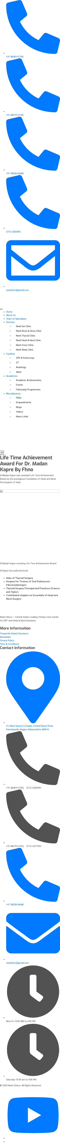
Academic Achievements (28, 380)
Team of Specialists (16, 318)
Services (10, 322)
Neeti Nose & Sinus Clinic (29, 331)
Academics (12, 376)
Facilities (10, 353)
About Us (11, 315)
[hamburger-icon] (1, 309)
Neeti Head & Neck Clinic (28, 340)
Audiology (21, 367)
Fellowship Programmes (28, 389)
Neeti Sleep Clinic (24, 349)
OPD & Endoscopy (25, 357)
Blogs (19, 407)
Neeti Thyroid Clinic (25, 335)
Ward (18, 372)
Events (19, 384)
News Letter (22, 416)
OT (17, 362)
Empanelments (23, 402)
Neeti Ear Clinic (23, 326)
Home (9, 311)
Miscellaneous (13, 393)
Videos (19, 411)
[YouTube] (33, 1138)
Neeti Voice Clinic (25, 345)
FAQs (18, 397)
